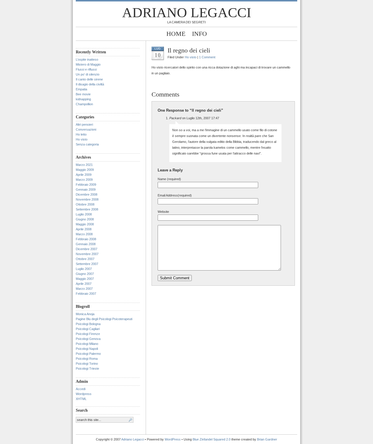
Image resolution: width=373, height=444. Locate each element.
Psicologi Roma (87, 358)
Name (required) (169, 179)
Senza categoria (87, 144)
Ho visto (81, 139)
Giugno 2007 (85, 273)
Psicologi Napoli (87, 348)
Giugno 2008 (85, 219)
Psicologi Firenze (88, 334)
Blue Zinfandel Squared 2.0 (212, 439)
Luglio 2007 (84, 269)
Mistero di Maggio (88, 64)
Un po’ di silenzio (87, 74)
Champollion (84, 104)
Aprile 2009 (84, 174)
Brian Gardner (267, 439)
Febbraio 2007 (86, 293)
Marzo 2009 (84, 179)
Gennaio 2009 (86, 189)
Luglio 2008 (84, 214)
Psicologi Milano (87, 343)
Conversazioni (86, 129)
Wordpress (84, 394)
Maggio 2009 (85, 169)
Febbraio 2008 (86, 239)
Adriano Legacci (186, 12)
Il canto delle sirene (89, 79)
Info (199, 33)
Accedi (80, 389)
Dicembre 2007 (86, 249)
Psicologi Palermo (88, 353)
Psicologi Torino (87, 363)
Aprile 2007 (84, 283)
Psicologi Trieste (87, 368)
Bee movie (83, 94)
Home (175, 33)
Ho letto (81, 134)
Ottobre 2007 (85, 259)
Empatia (81, 89)
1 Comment (207, 57)
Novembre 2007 (87, 254)
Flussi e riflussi (86, 69)
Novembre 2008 (87, 199)
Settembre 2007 (87, 264)
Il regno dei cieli (189, 50)
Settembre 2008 (87, 209)
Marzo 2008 (84, 234)
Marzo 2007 (84, 288)
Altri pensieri (84, 124)
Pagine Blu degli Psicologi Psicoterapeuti (104, 319)
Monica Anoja (85, 314)
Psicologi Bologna (88, 324)
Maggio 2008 (85, 224)
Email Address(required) (175, 195)
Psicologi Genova (88, 339)
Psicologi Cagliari (88, 329)
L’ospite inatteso (87, 59)
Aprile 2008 (84, 229)
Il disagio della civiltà (90, 84)
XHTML (81, 399)
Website (163, 211)
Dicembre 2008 (86, 194)
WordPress (173, 439)
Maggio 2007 (85, 278)
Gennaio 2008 (86, 244)
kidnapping (83, 99)
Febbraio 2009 (86, 184)
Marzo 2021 (84, 164)
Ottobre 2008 (85, 204)
